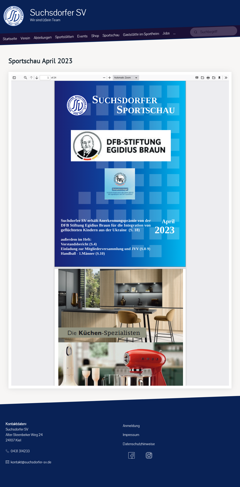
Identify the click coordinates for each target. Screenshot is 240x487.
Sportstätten (64, 36)
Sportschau (111, 35)
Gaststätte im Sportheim (141, 34)
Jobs (166, 33)
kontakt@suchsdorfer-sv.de (31, 462)
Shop (95, 35)
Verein (25, 38)
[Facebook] (132, 455)
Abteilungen (43, 37)
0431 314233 (20, 451)
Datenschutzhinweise (139, 444)
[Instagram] (149, 455)
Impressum (131, 434)
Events (82, 36)
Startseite (10, 38)
